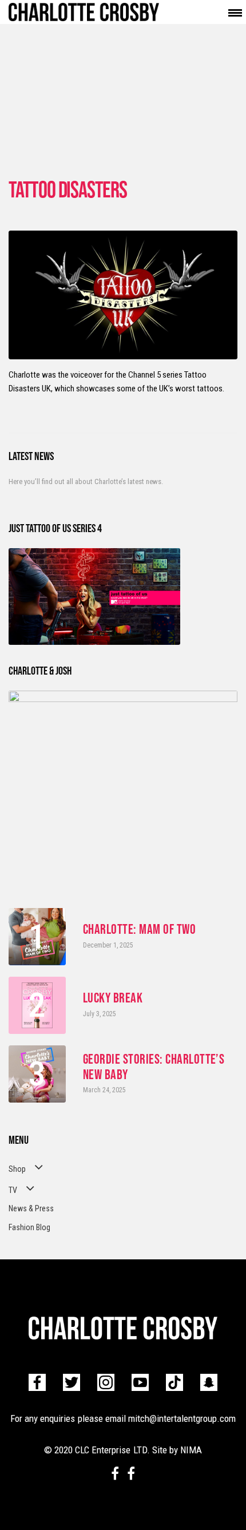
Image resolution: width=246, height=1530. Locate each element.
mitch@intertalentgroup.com (182, 1418)
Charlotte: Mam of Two (139, 929)
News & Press (31, 1208)
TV (13, 1190)
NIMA (191, 1450)
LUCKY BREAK (112, 997)
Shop (17, 1169)
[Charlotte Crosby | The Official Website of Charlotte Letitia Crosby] (84, 12)
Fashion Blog (29, 1227)
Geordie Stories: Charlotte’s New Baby (153, 1066)
